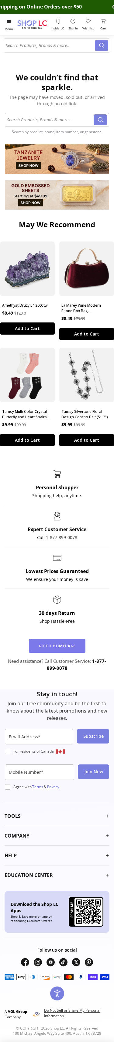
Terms (37, 786)
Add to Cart (27, 328)
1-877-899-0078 (61, 537)
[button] (57, 816)
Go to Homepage (57, 646)
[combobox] (50, 45)
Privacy (53, 786)
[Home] (33, 24)
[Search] (101, 45)
